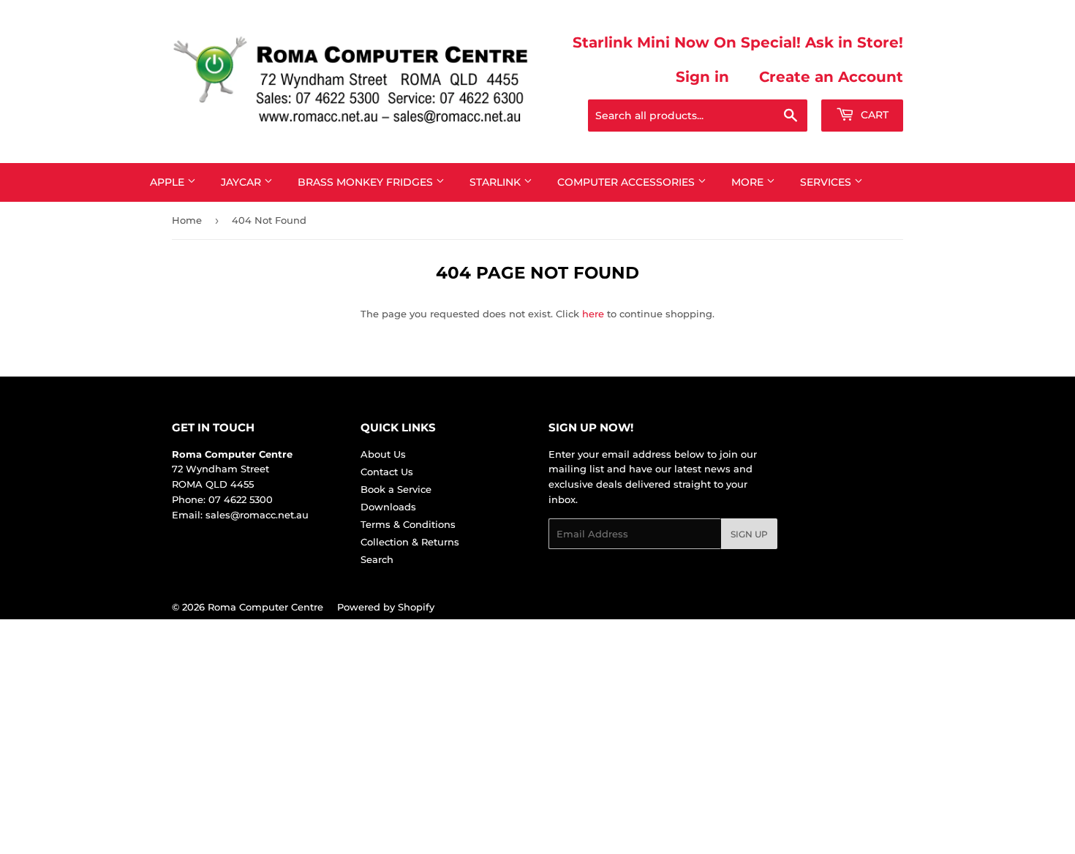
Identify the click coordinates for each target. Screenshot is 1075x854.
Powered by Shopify (385, 607)
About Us (383, 454)
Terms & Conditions (408, 524)
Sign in (702, 77)
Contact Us (387, 471)
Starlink (496, 182)
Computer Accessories (627, 182)
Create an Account (831, 77)
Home (187, 220)
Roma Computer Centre (265, 607)
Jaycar (242, 182)
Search (377, 559)
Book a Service (396, 489)
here (593, 314)
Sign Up (749, 534)
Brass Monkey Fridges (367, 182)
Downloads (388, 507)
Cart (873, 114)
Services (827, 182)
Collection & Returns (410, 542)
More (748, 182)
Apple (168, 182)
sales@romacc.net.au (257, 515)
